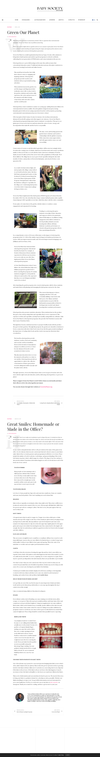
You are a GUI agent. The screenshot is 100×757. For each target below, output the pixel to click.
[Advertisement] (20, 739)
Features (9, 418)
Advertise (52, 20)
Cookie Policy (61, 755)
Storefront (81, 20)
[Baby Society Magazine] (50, 8)
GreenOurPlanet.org (46, 387)
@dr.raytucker (54, 682)
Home (16, 20)
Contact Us (71, 20)
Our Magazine (26, 20)
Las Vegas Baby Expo (40, 20)
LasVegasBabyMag (12, 36)
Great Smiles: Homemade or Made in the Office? (33, 426)
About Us (60, 20)
